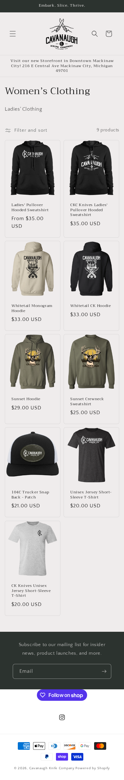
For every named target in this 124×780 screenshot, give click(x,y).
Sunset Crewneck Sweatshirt (87, 402)
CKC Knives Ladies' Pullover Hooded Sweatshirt (89, 210)
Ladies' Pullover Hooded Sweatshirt (30, 207)
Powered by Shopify (92, 768)
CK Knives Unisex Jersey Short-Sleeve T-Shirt (31, 590)
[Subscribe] (104, 671)
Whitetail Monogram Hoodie (31, 308)
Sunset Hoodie (25, 399)
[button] (13, 34)
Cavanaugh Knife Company (52, 768)
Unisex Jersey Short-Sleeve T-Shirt (91, 495)
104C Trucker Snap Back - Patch (30, 495)
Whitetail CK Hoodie (90, 306)
